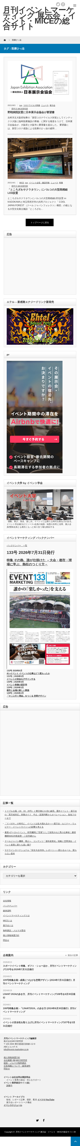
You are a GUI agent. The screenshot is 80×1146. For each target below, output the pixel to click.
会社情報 (7, 901)
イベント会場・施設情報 (39, 183)
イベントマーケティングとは (16, 915)
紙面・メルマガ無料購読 (15, 1063)
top (20, 105)
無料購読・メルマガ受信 (14, 930)
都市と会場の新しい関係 (18, 690)
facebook (63, 4)
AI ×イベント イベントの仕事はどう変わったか (28, 673)
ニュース (45, 105)
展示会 (52, 105)
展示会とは (8, 925)
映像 (61, 183)
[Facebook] (43, 1120)
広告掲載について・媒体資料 (17, 1066)
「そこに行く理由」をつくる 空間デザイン (26, 696)
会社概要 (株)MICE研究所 (15, 1060)
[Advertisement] (32, 266)
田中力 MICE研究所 (20, 109)
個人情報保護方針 (11, 935)
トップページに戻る (40, 222)
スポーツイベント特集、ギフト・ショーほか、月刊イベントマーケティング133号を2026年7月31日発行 (40, 968)
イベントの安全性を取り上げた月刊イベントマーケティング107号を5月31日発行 (39, 1024)
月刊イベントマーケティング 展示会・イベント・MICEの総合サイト (44, 1132)
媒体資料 (7, 910)
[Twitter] (37, 1120)
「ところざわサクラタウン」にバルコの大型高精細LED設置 (38, 191)
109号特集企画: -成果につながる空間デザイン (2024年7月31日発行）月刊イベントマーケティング (39, 982)
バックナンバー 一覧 (17, 545)
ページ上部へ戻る (75, 1141)
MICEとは (7, 920)
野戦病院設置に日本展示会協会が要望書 (31, 112)
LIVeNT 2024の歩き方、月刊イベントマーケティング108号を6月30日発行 (39, 996)
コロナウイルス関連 (31, 105)
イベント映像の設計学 (17, 684)
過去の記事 (73, 955)
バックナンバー (10, 906)
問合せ (6, 940)
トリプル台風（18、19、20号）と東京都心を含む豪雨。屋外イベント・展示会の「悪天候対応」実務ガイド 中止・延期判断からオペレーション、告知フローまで (41, 814)
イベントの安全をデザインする (21, 679)
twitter (58, 4)
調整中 (9, 1085)
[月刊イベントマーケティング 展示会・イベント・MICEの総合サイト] (39, 18)
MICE (21, 183)
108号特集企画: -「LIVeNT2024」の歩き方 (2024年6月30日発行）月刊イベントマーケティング (40, 1010)
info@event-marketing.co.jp (16, 1049)
